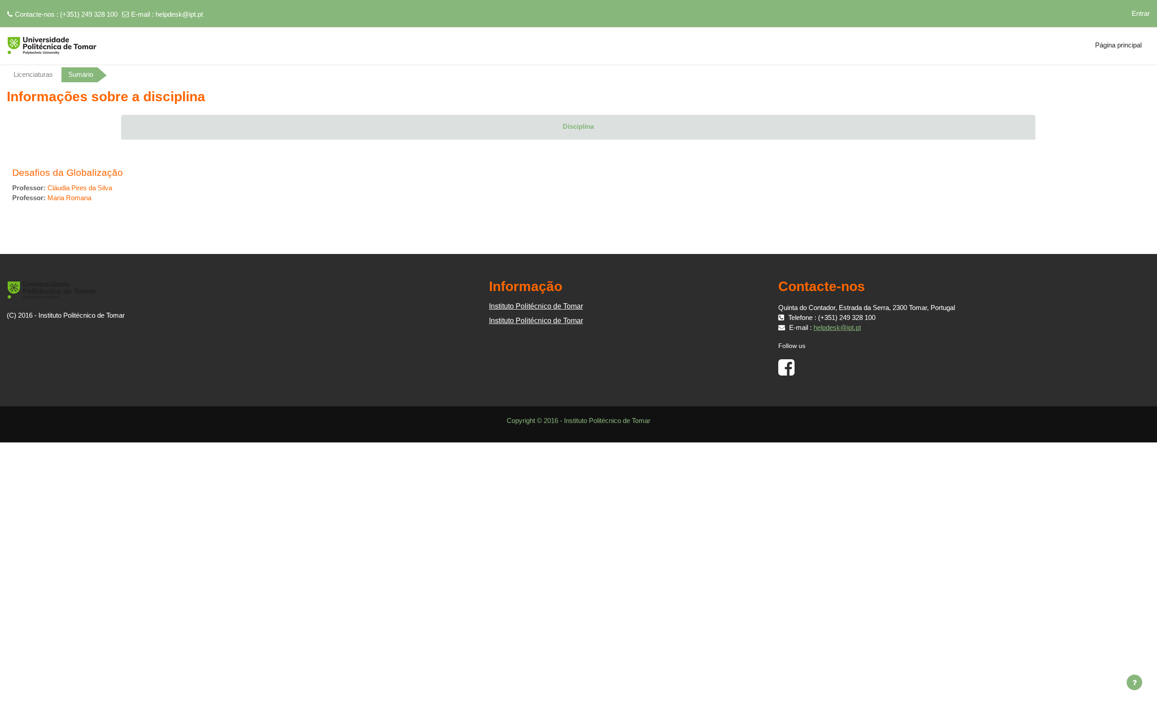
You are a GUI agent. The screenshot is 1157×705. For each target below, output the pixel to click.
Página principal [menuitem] (1118, 45)
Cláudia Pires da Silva (79, 188)
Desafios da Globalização (67, 172)
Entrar (1141, 13)
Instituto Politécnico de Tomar (536, 306)
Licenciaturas (33, 74)
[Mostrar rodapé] (1134, 682)
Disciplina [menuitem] (578, 126)
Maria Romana (69, 198)
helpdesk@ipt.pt (179, 14)
